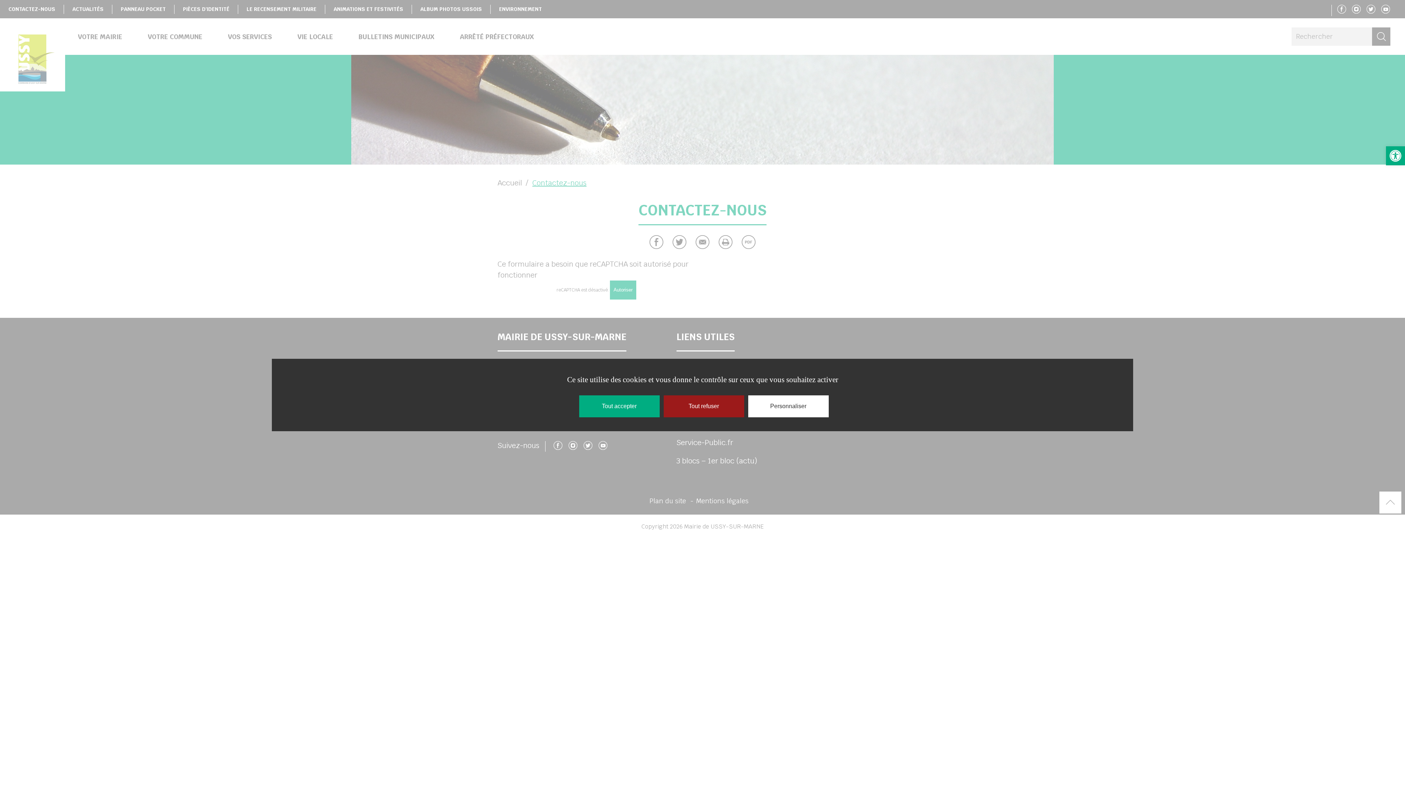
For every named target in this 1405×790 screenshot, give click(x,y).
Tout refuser (704, 406)
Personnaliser (788, 406)
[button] (1395, 155)
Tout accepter (619, 406)
